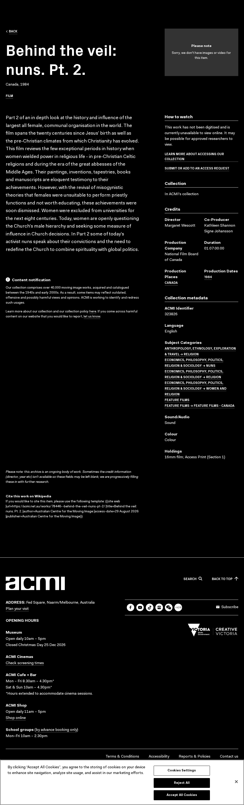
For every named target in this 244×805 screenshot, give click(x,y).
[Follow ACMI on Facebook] (130, 607)
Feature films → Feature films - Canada (199, 405)
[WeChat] (169, 607)
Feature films (177, 399)
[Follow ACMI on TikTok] (149, 607)
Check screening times (25, 663)
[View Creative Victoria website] (213, 631)
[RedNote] (178, 607)
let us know (92, 316)
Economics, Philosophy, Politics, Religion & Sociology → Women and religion (195, 388)
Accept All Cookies (182, 795)
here (92, 311)
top (222, 579)
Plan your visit (17, 609)
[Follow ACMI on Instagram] (159, 607)
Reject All (182, 783)
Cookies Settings (182, 770)
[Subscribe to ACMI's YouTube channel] (140, 607)
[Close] (236, 781)
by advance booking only (56, 730)
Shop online (16, 718)
